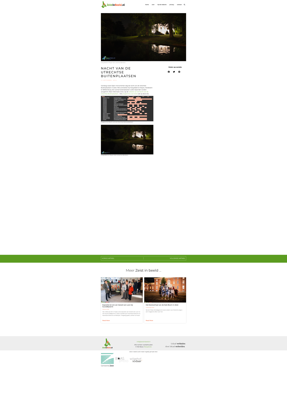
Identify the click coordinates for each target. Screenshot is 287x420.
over (153, 4)
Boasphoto (148, 347)
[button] (184, 4)
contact (179, 4)
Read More (106, 320)
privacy (172, 4)
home (147, 4)
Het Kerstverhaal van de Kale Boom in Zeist (162, 305)
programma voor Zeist (130, 94)
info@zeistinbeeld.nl (143, 342)
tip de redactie (162, 4)
